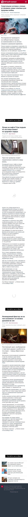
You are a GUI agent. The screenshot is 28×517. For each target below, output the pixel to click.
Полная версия (14, 492)
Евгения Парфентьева (15, 12)
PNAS (24, 51)
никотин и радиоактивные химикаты (10, 89)
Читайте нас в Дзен (14, 120)
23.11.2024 (3, 12)
